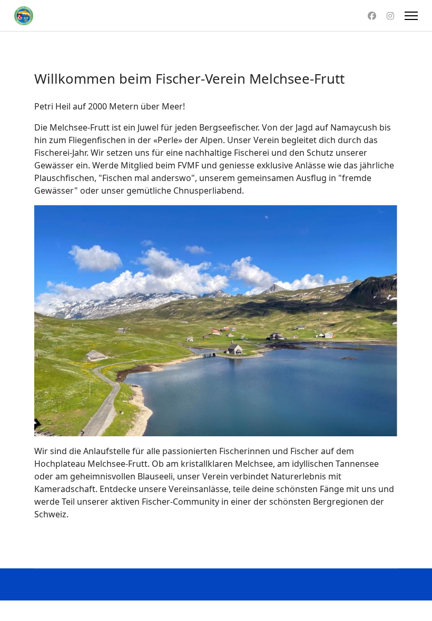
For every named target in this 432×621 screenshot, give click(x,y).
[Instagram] (390, 16)
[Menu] (411, 16)
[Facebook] (372, 16)
